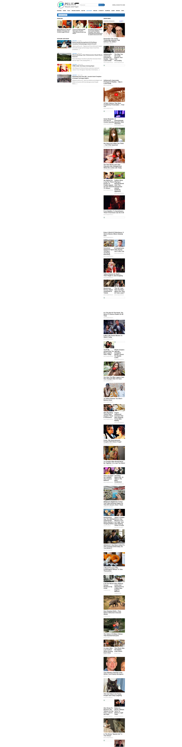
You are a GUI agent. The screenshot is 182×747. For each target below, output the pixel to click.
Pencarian (101, 5)
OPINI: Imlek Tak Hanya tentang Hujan (83, 66)
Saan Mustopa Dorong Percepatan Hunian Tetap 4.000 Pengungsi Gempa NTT (95, 31)
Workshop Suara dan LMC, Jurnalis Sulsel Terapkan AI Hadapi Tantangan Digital (86, 77)
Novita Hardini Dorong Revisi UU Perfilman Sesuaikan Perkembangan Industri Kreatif (84, 43)
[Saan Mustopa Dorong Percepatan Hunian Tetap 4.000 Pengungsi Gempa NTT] (95, 24)
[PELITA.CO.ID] (68, 4)
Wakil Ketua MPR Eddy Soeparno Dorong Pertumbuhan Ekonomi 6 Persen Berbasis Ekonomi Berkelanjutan (79, 32)
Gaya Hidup (74, 40)
